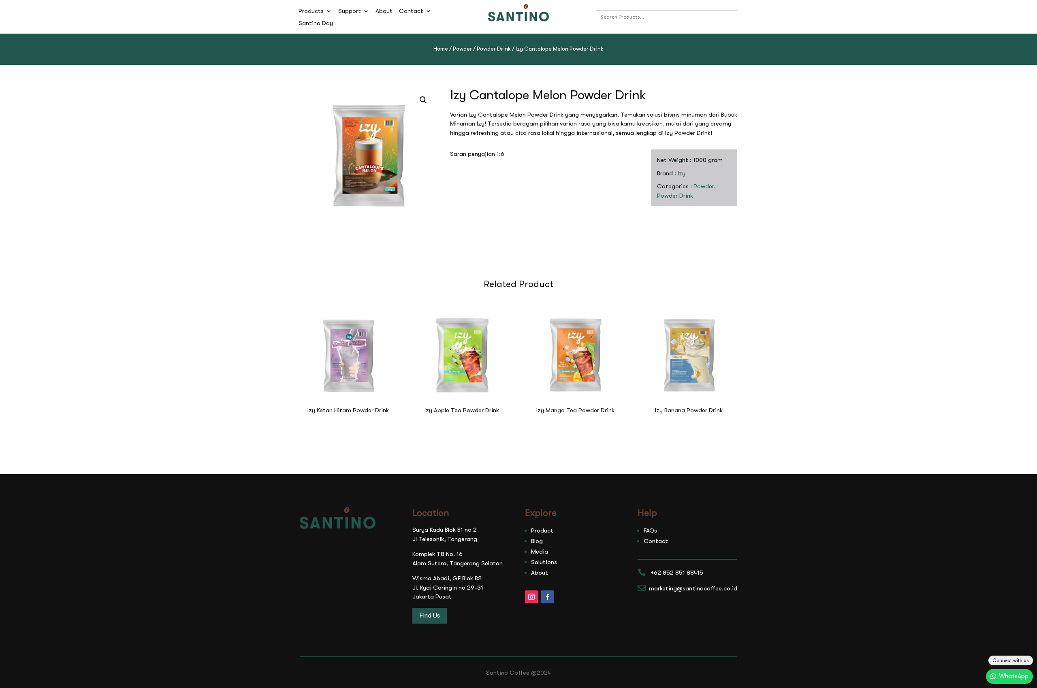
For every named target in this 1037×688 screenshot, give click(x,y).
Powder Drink (494, 49)
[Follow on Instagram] (531, 596)
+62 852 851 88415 (677, 572)
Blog (537, 541)
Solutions (544, 562)
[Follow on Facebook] (547, 596)
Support (349, 11)
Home (440, 49)
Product (542, 530)
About (384, 11)
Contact (411, 11)
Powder (462, 49)
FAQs (650, 530)
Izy (681, 173)
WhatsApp (1013, 676)
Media (539, 551)
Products (311, 11)
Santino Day (316, 23)
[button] (423, 100)
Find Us (429, 615)
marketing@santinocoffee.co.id (693, 588)
